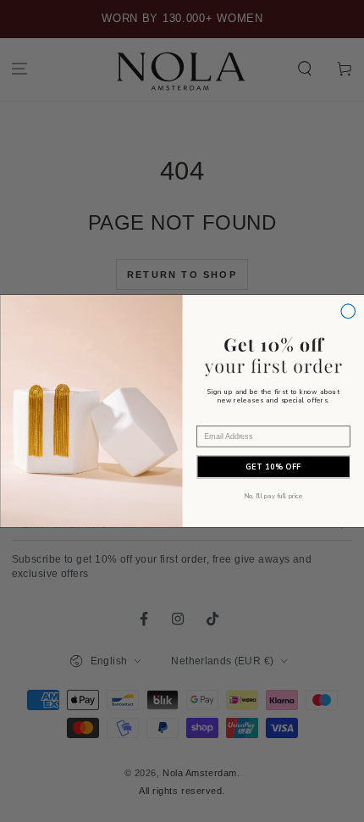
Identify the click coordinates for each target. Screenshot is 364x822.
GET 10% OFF (273, 467)
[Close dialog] (347, 311)
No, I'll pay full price (273, 496)
